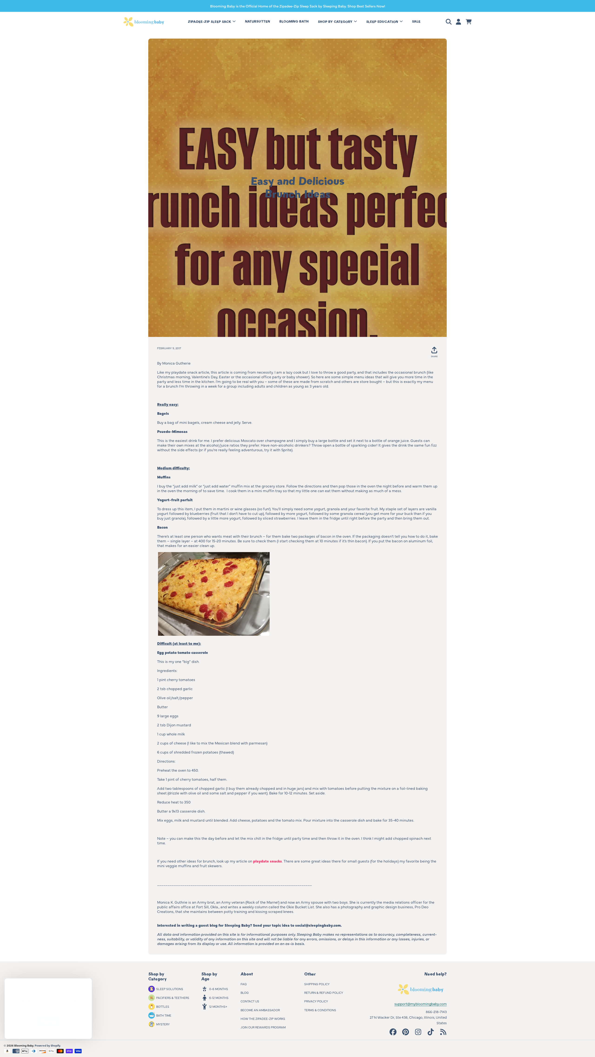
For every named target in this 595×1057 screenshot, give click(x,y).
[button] (449, 22)
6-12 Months (218, 997)
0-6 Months (218, 989)
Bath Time (163, 1015)
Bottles (162, 1006)
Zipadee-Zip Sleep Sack (210, 22)
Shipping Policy (317, 984)
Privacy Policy (316, 1001)
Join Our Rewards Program (263, 1027)
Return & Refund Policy (323, 992)
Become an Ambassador (260, 1010)
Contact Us (250, 1001)
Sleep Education (382, 22)
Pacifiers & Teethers (172, 997)
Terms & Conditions (320, 1010)
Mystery (163, 1024)
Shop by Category (335, 22)
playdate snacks (267, 860)
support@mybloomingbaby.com (420, 1003)
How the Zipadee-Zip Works (263, 1018)
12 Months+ (218, 1006)
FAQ (244, 984)
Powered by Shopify (47, 1045)
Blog (245, 992)
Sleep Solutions (169, 989)
